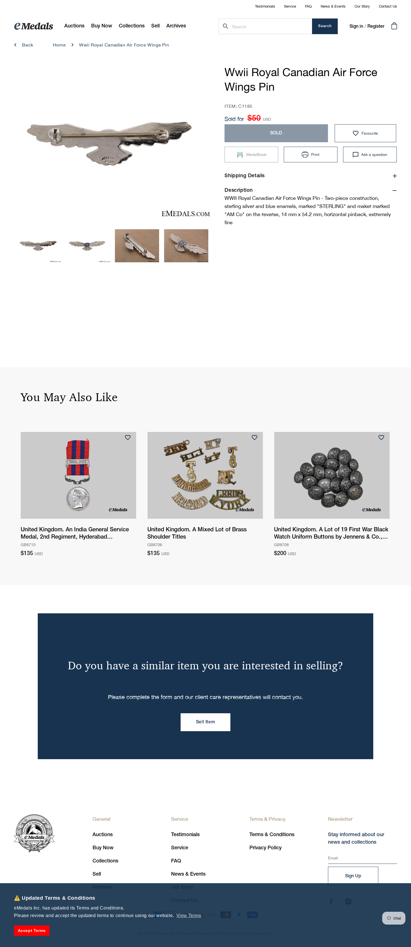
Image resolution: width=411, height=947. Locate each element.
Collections (105, 861)
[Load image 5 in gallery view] (39, 245)
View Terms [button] (188, 915)
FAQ (308, 6)
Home (59, 44)
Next (198, 145)
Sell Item (205, 722)
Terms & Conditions (271, 835)
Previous (27, 145)
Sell (97, 874)
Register (375, 27)
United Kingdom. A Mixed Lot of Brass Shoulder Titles (197, 533)
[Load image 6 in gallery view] (88, 245)
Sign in (356, 27)
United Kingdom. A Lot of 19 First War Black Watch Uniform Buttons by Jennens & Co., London (331, 534)
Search (325, 26)
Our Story (362, 6)
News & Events (333, 6)
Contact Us (388, 6)
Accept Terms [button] (32, 930)
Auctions (103, 835)
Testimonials (265, 6)
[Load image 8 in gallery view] (186, 245)
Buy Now (103, 848)
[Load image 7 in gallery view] (137, 245)
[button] (101, 26)
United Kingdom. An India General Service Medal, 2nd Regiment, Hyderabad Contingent (75, 534)
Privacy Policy (265, 848)
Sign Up (353, 876)
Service (290, 6)
